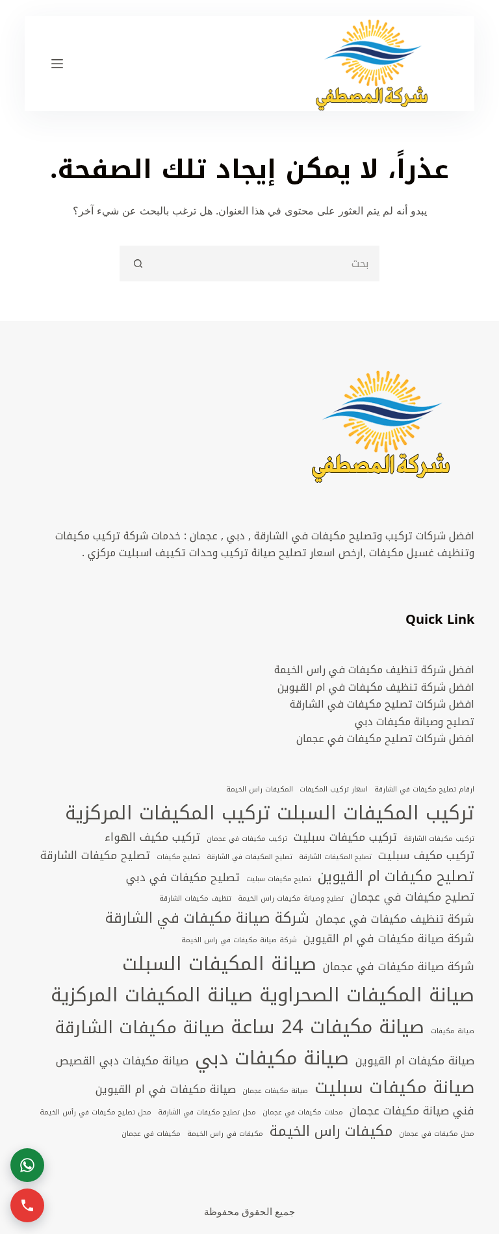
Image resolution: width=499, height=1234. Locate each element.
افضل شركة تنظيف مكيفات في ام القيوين (375, 687)
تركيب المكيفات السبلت (375, 813)
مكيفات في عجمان (151, 1134)
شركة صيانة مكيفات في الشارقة (207, 918)
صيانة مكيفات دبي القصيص (122, 1061)
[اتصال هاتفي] (27, 1205)
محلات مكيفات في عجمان (302, 1112)
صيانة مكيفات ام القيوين (414, 1061)
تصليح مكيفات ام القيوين (396, 876)
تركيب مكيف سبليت (426, 856)
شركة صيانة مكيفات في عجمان (398, 967)
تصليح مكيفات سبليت (278, 879)
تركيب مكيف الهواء (152, 838)
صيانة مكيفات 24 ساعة (327, 1026)
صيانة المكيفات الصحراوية (366, 994)
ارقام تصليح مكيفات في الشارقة (424, 789)
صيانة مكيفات (452, 1031)
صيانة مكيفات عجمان (275, 1091)
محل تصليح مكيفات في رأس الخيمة (95, 1112)
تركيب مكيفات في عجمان (247, 839)
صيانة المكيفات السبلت (219, 963)
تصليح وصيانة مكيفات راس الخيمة (291, 899)
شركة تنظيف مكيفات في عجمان (395, 919)
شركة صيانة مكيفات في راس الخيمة (239, 940)
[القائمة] (57, 64)
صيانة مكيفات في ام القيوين (166, 1090)
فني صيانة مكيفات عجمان (412, 1111)
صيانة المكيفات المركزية (152, 994)
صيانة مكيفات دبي (272, 1057)
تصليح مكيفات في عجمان (412, 897)
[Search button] (137, 263)
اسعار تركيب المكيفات (334, 789)
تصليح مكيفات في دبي (183, 878)
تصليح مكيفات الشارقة (95, 856)
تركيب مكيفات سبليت (345, 838)
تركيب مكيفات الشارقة (438, 839)
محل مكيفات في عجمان (436, 1134)
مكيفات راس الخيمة (331, 1131)
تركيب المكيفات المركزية (167, 813)
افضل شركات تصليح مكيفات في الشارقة (382, 704)
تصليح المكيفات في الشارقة (249, 857)
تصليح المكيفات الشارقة (335, 857)
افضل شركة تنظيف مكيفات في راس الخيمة (374, 670)
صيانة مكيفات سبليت (394, 1087)
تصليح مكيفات (178, 857)
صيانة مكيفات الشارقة (139, 1028)
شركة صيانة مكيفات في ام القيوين (388, 939)
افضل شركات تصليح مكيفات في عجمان (385, 738)
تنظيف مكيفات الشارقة (195, 899)
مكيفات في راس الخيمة (225, 1134)
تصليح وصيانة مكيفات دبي (414, 722)
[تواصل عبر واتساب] (27, 1165)
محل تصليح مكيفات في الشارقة (207, 1112)
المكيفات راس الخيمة (259, 789)
